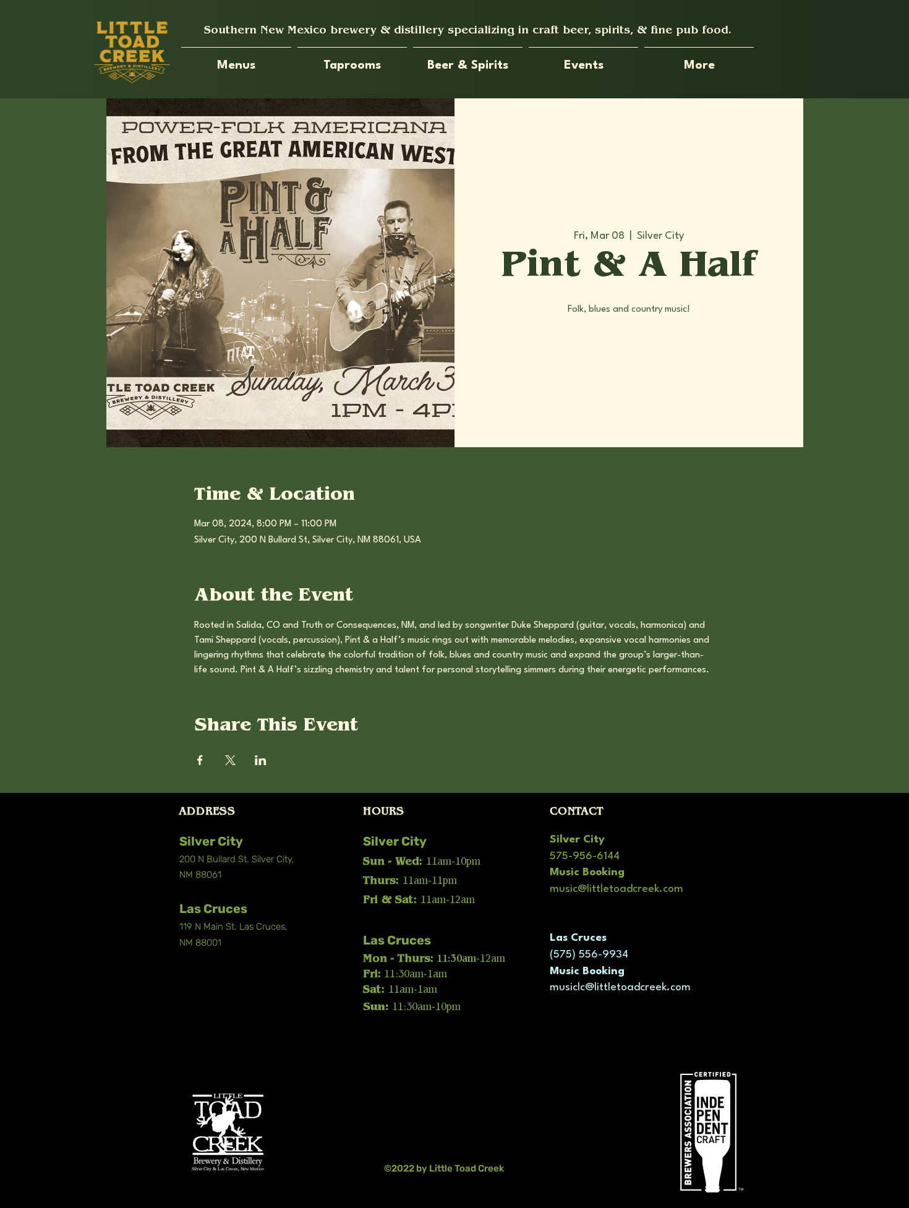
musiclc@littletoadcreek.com (620, 987)
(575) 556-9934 (589, 954)
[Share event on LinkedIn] (261, 760)
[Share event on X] (230, 760)
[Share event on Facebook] (200, 760)
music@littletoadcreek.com (616, 889)
